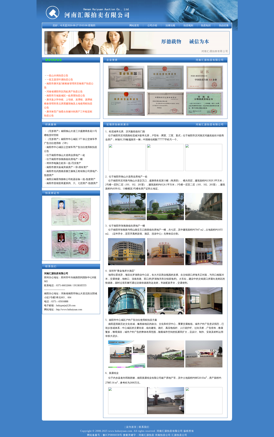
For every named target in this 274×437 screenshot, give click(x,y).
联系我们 (144, 427)
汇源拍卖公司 (179, 435)
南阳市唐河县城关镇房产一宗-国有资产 (67, 167)
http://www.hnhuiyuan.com (69, 309)
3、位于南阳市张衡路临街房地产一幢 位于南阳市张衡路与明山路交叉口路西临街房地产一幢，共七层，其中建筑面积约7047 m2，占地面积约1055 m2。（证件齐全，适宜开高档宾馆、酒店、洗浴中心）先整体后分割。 (164, 229)
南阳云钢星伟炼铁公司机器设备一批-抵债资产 (71, 179)
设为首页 (131, 427)
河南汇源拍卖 (146, 435)
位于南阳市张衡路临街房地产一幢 (65, 159)
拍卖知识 (206, 25)
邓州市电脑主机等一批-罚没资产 (64, 163)
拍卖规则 (188, 25)
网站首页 (134, 25)
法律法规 (170, 25)
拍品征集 (224, 25)
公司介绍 (152, 25)
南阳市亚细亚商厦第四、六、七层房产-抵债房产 (72, 183)
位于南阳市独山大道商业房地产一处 (66, 155)
